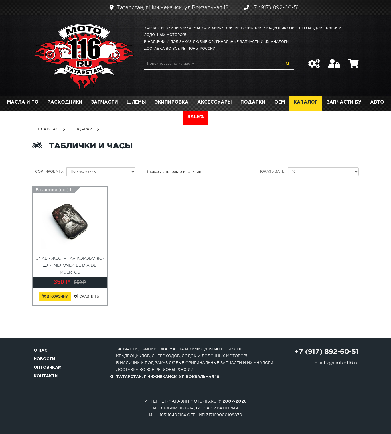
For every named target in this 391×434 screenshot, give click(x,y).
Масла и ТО (23, 102)
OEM (279, 102)
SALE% (195, 117)
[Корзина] (353, 60)
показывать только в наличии (175, 171)
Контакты (46, 376)
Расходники (64, 102)
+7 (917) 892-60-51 (274, 7)
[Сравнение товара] (314, 60)
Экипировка (172, 102)
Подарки (252, 102)
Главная (48, 129)
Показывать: (271, 171)
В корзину (57, 296)
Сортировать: (49, 171)
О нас (40, 350)
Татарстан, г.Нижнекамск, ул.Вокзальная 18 (171, 7)
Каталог (306, 102)
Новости (44, 359)
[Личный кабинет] (334, 60)
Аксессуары (214, 102)
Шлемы (136, 102)
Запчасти (104, 102)
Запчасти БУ (344, 102)
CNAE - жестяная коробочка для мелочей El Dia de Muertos (69, 265)
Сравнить (88, 296)
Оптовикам (48, 367)
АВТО (377, 102)
